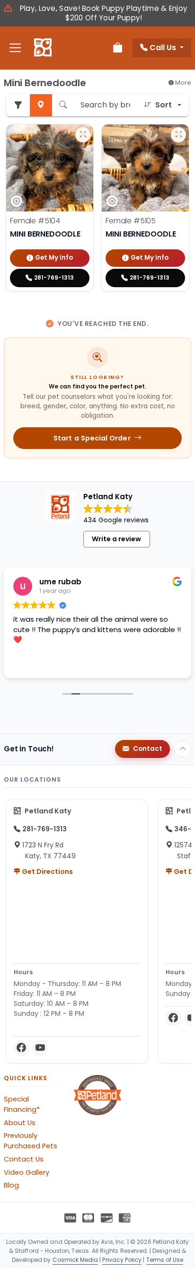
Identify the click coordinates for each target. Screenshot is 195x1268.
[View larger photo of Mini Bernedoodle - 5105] (178, 134)
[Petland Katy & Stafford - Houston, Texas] (43, 48)
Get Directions (46, 871)
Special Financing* (22, 1104)
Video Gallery (26, 1172)
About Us (19, 1122)
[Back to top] (182, 748)
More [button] (182, 82)
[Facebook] (21, 1048)
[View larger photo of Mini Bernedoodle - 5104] (82, 134)
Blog (11, 1185)
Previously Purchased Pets (30, 1141)
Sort (163, 104)
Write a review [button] (116, 539)
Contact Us (24, 1159)
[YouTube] (40, 1048)
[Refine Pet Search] (18, 105)
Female (35, 220)
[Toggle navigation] (15, 48)
